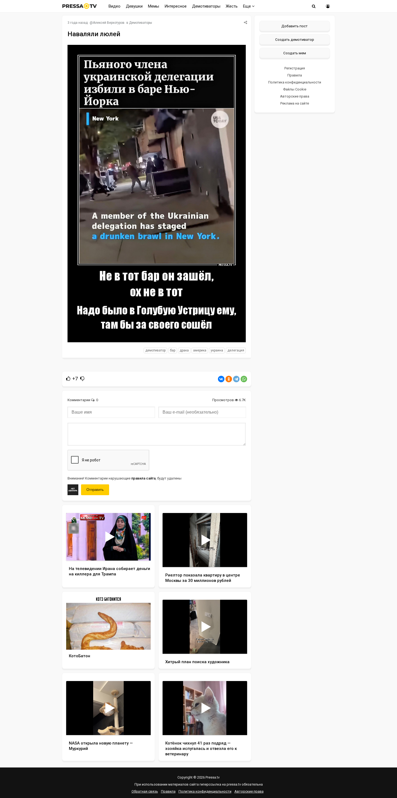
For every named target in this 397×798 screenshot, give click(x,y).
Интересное (175, 6)
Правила (294, 75)
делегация (235, 350)
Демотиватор (155, 350)
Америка (199, 350)
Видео (114, 6)
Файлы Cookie (294, 89)
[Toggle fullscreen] (140, 551)
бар (172, 350)
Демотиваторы (206, 6)
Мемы (153, 6)
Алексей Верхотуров (109, 23)
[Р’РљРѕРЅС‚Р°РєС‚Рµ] (221, 379)
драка (184, 350)
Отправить (95, 490)
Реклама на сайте (294, 103)
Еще (247, 6)
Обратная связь (145, 791)
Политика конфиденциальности (294, 82)
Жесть (232, 6)
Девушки (134, 6)
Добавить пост (294, 26)
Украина (217, 350)
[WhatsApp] (244, 379)
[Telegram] (236, 379)
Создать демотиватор (294, 39)
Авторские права (294, 96)
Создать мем (294, 53)
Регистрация (294, 68)
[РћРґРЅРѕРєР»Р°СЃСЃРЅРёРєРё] (229, 379)
